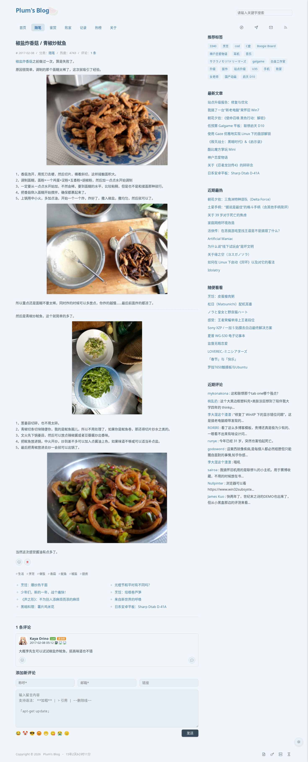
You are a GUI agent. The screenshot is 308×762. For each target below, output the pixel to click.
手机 (267, 69)
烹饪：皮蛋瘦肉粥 (221, 296)
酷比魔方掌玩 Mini (222, 149)
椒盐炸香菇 (24, 61)
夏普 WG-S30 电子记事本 (226, 335)
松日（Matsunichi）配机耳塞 (230, 304)
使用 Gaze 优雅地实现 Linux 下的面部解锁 (239, 133)
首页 (22, 27)
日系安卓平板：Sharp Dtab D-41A (233, 173)
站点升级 (240, 69)
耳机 (236, 54)
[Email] (271, 27)
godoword (216, 449)
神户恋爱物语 (218, 54)
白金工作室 (278, 61)
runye (212, 441)
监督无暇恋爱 (218, 343)
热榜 (98, 27)
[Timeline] (289, 754)
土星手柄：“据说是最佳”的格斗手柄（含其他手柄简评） (249, 207)
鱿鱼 (64, 573)
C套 (248, 46)
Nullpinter (216, 483)
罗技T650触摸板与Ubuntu (227, 367)
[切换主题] (299, 742)
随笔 (38, 27)
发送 (190, 733)
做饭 (42, 573)
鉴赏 (53, 27)
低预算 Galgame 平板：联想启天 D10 (236, 126)
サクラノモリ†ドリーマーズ (228, 61)
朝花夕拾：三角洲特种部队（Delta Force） (240, 199)
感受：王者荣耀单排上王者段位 (231, 320)
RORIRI (213, 427)
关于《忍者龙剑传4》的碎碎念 (230, 165)
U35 (255, 69)
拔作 (225, 69)
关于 (113, 27)
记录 (83, 27)
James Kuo (216, 496)
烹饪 (32, 573)
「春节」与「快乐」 (223, 359)
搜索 (288, 12)
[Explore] (241, 27)
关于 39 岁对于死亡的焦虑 (227, 215)
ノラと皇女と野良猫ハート (228, 312)
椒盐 (74, 573)
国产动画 (231, 77)
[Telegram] (256, 27)
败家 (68, 27)
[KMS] (272, 754)
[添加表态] (19, 562)
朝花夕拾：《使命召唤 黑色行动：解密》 (237, 118)
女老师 (214, 77)
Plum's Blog (32, 10)
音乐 (249, 54)
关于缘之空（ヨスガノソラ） (229, 254)
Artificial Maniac (220, 238)
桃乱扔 (213, 401)
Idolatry (214, 270)
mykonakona (218, 393)
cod (237, 46)
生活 (21, 573)
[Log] (263, 754)
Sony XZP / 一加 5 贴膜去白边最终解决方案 (240, 327)
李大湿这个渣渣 (219, 414)
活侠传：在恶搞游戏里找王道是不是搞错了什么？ (244, 230)
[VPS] (280, 754)
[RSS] (285, 27)
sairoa (212, 470)
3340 (213, 46)
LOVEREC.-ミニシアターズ (227, 351)
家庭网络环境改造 (221, 223)
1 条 (93, 53)
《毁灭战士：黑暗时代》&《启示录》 (236, 141)
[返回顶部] (299, 753)
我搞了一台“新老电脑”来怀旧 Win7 (233, 110)
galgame (258, 61)
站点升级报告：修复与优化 (228, 102)
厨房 (85, 573)
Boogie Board (266, 46)
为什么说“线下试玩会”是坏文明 (231, 246)
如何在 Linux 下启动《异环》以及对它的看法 (241, 262)
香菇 (53, 573)
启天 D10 (249, 77)
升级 (213, 69)
